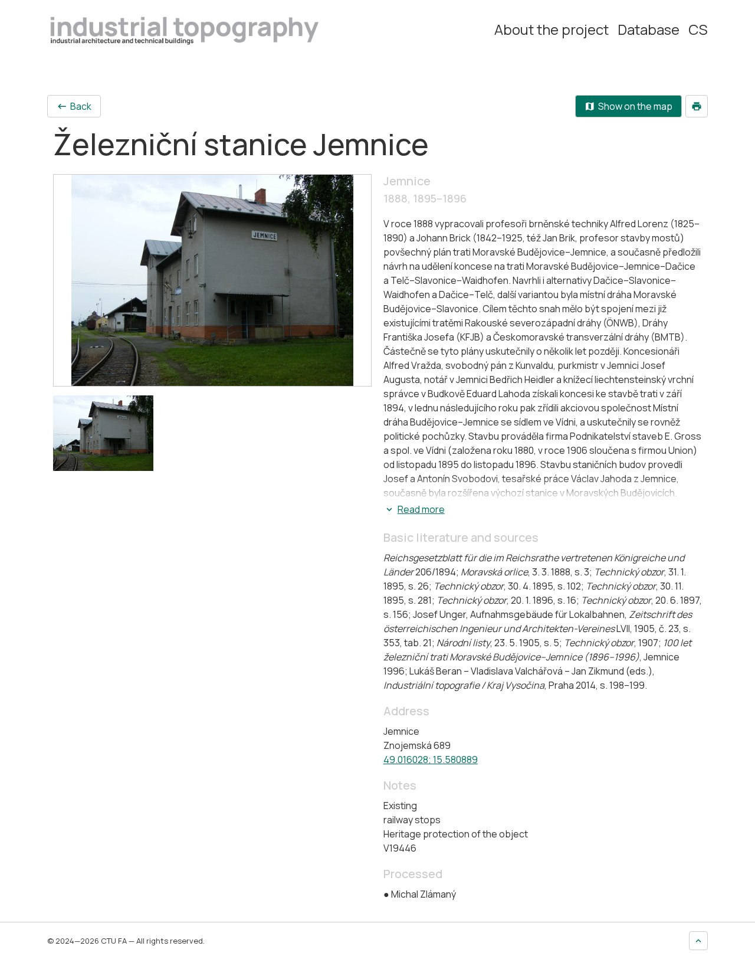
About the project (551, 29)
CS (698, 29)
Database (649, 29)
